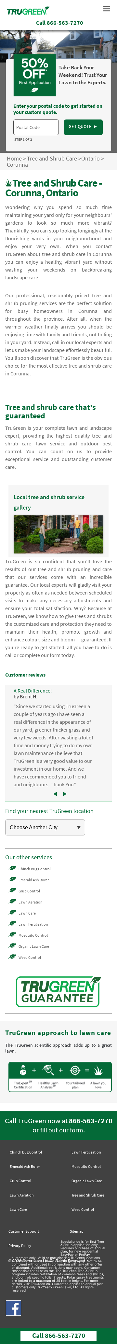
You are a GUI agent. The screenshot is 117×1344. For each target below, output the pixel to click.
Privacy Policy (19, 1245)
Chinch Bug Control (35, 868)
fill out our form (61, 1130)
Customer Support (23, 1231)
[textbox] (36, 127)
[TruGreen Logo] (28, 12)
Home (14, 158)
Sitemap (77, 1231)
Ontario (90, 158)
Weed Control (30, 957)
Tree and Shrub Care (52, 158)
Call (59, 22)
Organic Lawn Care (34, 946)
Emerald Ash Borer (34, 879)
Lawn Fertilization (33, 924)
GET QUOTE (83, 126)
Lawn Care (27, 913)
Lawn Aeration (31, 902)
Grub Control (29, 891)
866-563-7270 (90, 1120)
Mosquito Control (33, 935)
